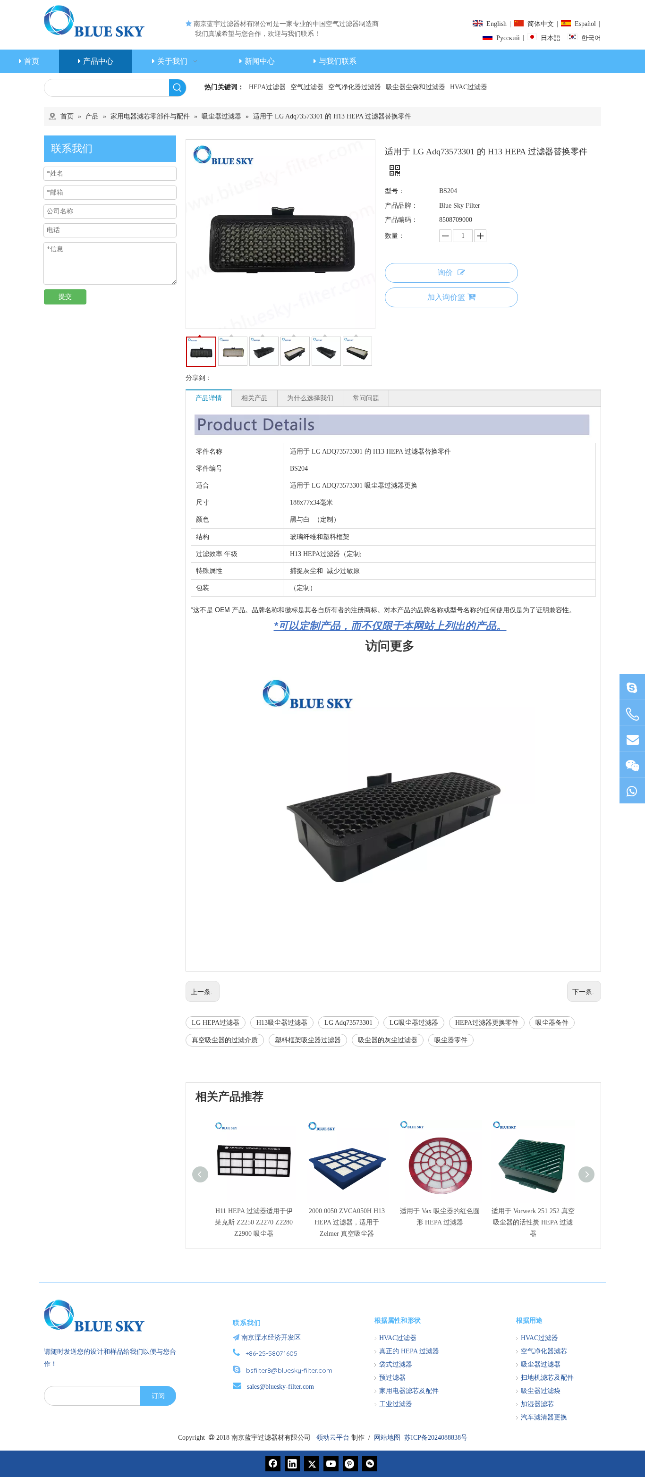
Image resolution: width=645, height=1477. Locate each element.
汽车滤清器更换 (544, 1417)
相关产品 (254, 398)
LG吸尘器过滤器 (414, 1022)
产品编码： (401, 219)
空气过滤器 (306, 87)
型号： (395, 190)
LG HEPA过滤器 (215, 1022)
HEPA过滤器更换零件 (486, 1022)
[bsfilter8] (632, 765)
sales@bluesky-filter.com (280, 1386)
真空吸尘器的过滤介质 (225, 1040)
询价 (445, 273)
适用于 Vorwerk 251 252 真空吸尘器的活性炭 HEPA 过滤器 (533, 1222)
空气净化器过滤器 (354, 87)
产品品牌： (401, 205)
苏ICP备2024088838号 (435, 1437)
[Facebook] (272, 1463)
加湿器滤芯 (537, 1404)
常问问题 (366, 398)
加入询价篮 (446, 297)
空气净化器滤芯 (544, 1351)
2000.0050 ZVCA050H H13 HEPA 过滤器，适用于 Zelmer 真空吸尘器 (347, 1222)
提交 (65, 296)
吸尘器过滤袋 (540, 1390)
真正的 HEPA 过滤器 (409, 1351)
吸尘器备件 (552, 1022)
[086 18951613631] (632, 791)
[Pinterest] (350, 1463)
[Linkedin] (292, 1463)
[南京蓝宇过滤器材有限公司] (98, 1316)
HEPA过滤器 (267, 87)
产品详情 (208, 398)
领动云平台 (332, 1437)
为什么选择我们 (310, 398)
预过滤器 (392, 1377)
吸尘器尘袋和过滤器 (415, 87)
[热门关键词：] (177, 87)
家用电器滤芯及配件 (409, 1390)
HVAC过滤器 (468, 87)
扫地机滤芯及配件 (547, 1377)
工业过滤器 (395, 1404)
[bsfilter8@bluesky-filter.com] (632, 687)
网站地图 (387, 1437)
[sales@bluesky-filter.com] (632, 739)
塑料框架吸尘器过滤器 (308, 1040)
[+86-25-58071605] (632, 714)
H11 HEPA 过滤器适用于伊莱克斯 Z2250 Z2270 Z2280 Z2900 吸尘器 (254, 1222)
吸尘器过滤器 (540, 1364)
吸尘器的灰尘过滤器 (387, 1040)
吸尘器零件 (450, 1040)
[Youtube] (331, 1463)
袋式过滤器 (395, 1364)
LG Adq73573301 (348, 1022)
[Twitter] (311, 1463)
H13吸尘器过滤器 (281, 1022)
